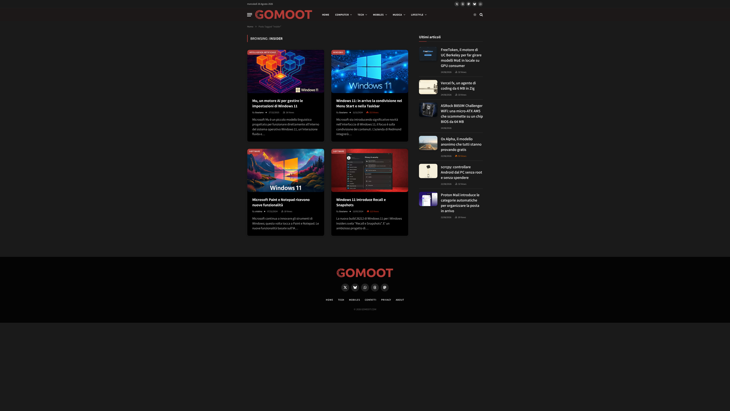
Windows (338, 52)
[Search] (481, 14)
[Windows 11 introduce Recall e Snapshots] (369, 170)
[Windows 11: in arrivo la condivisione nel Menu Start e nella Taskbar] (369, 71)
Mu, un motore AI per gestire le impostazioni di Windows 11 (277, 103)
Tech (361, 14)
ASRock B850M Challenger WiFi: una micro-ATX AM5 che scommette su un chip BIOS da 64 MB (462, 113)
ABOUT (400, 299)
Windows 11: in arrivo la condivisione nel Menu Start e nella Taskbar (369, 103)
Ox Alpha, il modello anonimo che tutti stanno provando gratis (461, 144)
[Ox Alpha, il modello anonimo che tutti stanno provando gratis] (428, 143)
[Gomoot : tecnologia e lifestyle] (284, 14)
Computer (342, 14)
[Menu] (249, 14)
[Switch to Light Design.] (475, 14)
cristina (258, 211)
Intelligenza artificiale (262, 52)
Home (325, 14)
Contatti (370, 299)
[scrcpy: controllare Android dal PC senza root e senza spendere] (428, 171)
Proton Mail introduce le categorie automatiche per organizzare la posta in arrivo (460, 202)
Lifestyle (417, 14)
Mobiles (378, 14)
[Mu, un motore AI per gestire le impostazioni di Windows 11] (285, 71)
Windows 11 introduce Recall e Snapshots (361, 202)
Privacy (386, 299)
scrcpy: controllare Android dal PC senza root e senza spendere (461, 172)
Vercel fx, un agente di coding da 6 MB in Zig (458, 85)
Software (254, 151)
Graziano (259, 112)
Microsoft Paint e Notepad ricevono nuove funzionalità (281, 202)
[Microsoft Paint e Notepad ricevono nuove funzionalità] (285, 170)
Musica (397, 14)
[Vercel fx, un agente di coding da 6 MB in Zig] (428, 87)
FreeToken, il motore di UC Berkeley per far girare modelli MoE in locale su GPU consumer (461, 57)
